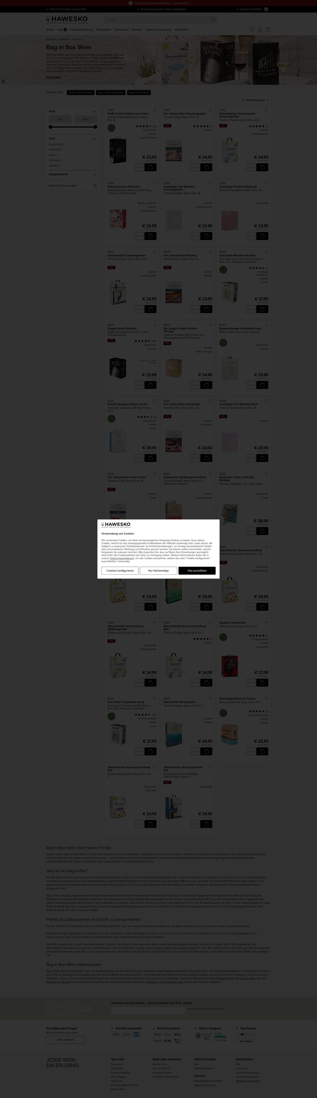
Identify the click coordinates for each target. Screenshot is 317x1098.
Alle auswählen (197, 570)
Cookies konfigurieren (120, 570)
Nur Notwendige (158, 570)
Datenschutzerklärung (122, 558)
